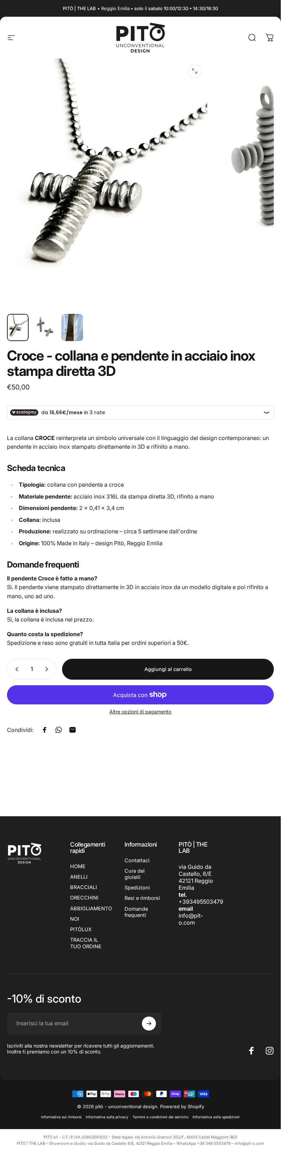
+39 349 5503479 (214, 1143)
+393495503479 (201, 901)
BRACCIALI (83, 887)
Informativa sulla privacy (107, 1117)
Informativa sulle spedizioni (216, 1117)
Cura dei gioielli (135, 874)
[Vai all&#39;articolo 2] (45, 327)
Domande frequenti (136, 912)
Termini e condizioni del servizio (160, 1117)
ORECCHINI (84, 898)
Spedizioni (137, 888)
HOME (77, 866)
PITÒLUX (81, 929)
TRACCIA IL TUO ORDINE (85, 943)
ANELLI (79, 877)
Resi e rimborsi (142, 898)
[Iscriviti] (149, 1023)
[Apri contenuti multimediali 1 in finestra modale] (195, 71)
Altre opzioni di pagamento (140, 712)
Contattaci (137, 860)
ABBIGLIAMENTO (91, 908)
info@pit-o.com (191, 919)
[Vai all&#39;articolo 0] (18, 327)
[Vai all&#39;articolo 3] (72, 327)
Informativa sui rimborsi (61, 1117)
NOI (74, 919)
